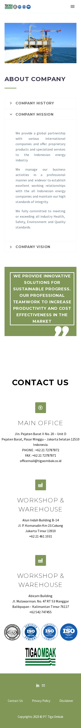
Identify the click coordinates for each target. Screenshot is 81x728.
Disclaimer (66, 701)
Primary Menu (72, 6)
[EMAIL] (43, 685)
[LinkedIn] (38, 685)
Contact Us (15, 701)
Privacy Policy (41, 701)
